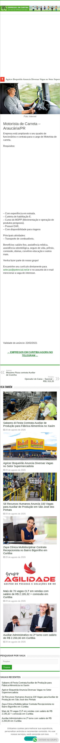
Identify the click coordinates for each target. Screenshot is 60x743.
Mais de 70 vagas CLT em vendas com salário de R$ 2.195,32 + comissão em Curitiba (25, 594)
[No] (56, 733)
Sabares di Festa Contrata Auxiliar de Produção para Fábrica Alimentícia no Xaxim (29, 424)
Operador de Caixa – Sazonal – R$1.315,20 (39, 379)
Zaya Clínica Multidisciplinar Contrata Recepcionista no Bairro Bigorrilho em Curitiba (25, 550)
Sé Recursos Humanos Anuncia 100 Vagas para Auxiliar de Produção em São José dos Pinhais (28, 506)
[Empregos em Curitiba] (30, 8)
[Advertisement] (30, 48)
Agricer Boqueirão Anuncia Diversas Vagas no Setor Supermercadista (28, 465)
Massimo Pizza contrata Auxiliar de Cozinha (20, 373)
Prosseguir (31, 738)
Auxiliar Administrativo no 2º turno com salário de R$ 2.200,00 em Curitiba (30, 636)
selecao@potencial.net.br (16, 270)
